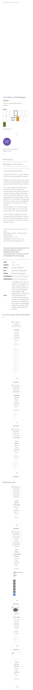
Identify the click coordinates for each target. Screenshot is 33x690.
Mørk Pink (24, 307)
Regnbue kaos (16, 293)
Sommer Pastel (13, 119)
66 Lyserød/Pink (22, 301)
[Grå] (27, 113)
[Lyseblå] (4, 118)
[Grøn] (4, 124)
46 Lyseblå (15, 299)
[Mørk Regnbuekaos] (8, 118)
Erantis (14, 292)
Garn (9, 151)
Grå (20, 303)
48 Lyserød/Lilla (22, 299)
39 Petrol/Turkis (18, 295)
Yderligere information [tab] (12, 164)
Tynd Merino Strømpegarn (19, 270)
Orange (14, 307)
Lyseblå (23, 303)
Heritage (16, 330)
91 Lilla (17, 290)
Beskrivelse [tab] (7, 159)
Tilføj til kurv (6, 142)
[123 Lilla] (4, 113)
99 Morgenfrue (23, 290)
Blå (12, 309)
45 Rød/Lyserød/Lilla (22, 297)
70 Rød (16, 303)
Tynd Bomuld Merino (16, 664)
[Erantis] (15, 113)
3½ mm (26, 276)
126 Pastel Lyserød (21, 288)
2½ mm (18, 276)
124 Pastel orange (19, 286)
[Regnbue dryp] (19, 113)
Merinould (15, 273)
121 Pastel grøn (21, 284)
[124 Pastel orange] (8, 113)
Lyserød (18, 307)
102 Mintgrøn (15, 282)
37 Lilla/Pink (23, 293)
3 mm (22, 276)
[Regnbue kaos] (23, 113)
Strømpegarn (22, 273)
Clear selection (7, 129)
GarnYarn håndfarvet (17, 268)
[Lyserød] (21, 118)
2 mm (13, 276)
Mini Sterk (16, 617)
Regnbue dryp (20, 292)
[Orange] (17, 118)
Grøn (15, 309)
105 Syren (23, 282)
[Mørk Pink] (25, 118)
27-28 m (19, 279)
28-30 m (24, 279)
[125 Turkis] (12, 113)
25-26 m (14, 279)
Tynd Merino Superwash (16, 503)
